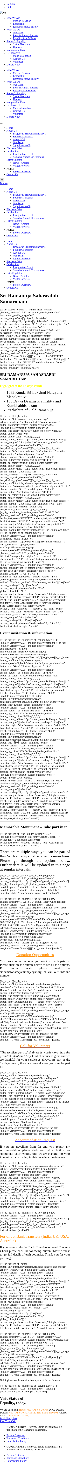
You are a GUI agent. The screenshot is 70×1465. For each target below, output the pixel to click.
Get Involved (13, 53)
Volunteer (18, 61)
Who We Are (13, 18)
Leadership (18, 23)
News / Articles (21, 162)
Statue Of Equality (16, 41)
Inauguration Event (16, 50)
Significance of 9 (21, 145)
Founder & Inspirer (23, 136)
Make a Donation (22, 55)
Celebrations (13, 151)
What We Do (13, 29)
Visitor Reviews (21, 165)
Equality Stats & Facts (24, 38)
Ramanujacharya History (26, 26)
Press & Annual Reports (25, 35)
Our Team (18, 142)
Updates (17, 47)
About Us (12, 130)
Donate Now (13, 64)
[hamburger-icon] (1, 123)
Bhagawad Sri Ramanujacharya (29, 133)
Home (10, 127)
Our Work (18, 32)
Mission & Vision (22, 20)
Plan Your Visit (14, 148)
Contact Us (19, 58)
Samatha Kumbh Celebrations (28, 157)
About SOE (19, 139)
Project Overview (22, 171)
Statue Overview (21, 44)
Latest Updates (14, 159)
